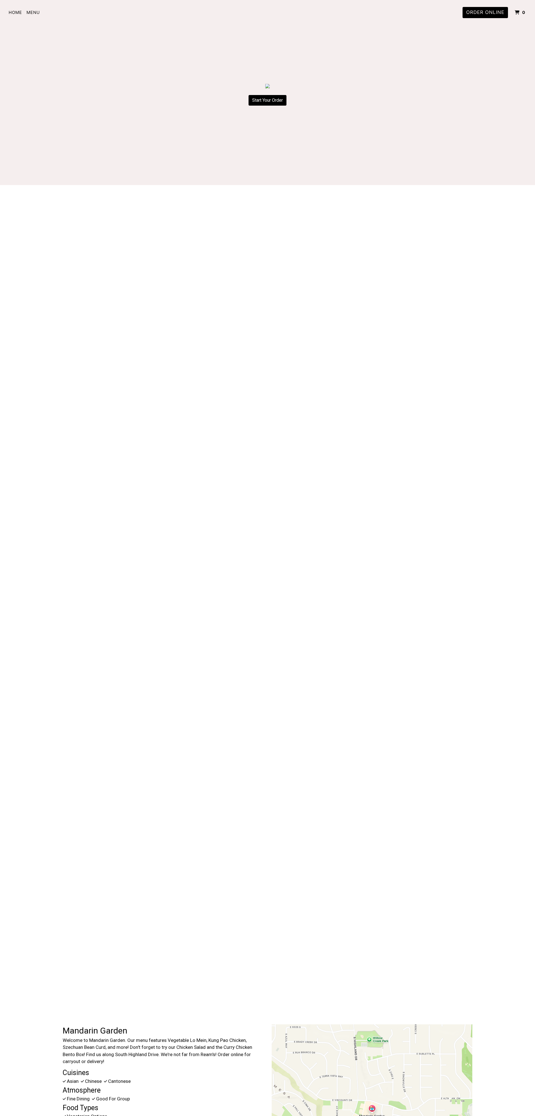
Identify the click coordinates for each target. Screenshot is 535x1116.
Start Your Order (267, 100)
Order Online (485, 12)
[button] (40, 575)
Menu (33, 12)
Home (15, 12)
